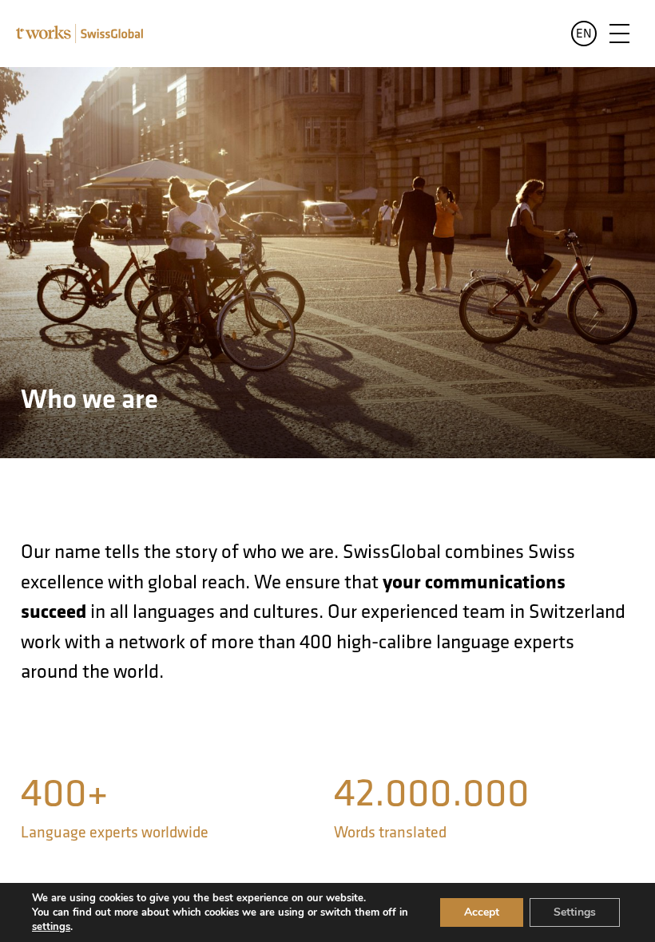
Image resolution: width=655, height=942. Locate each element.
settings (51, 927)
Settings (575, 912)
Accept (481, 912)
